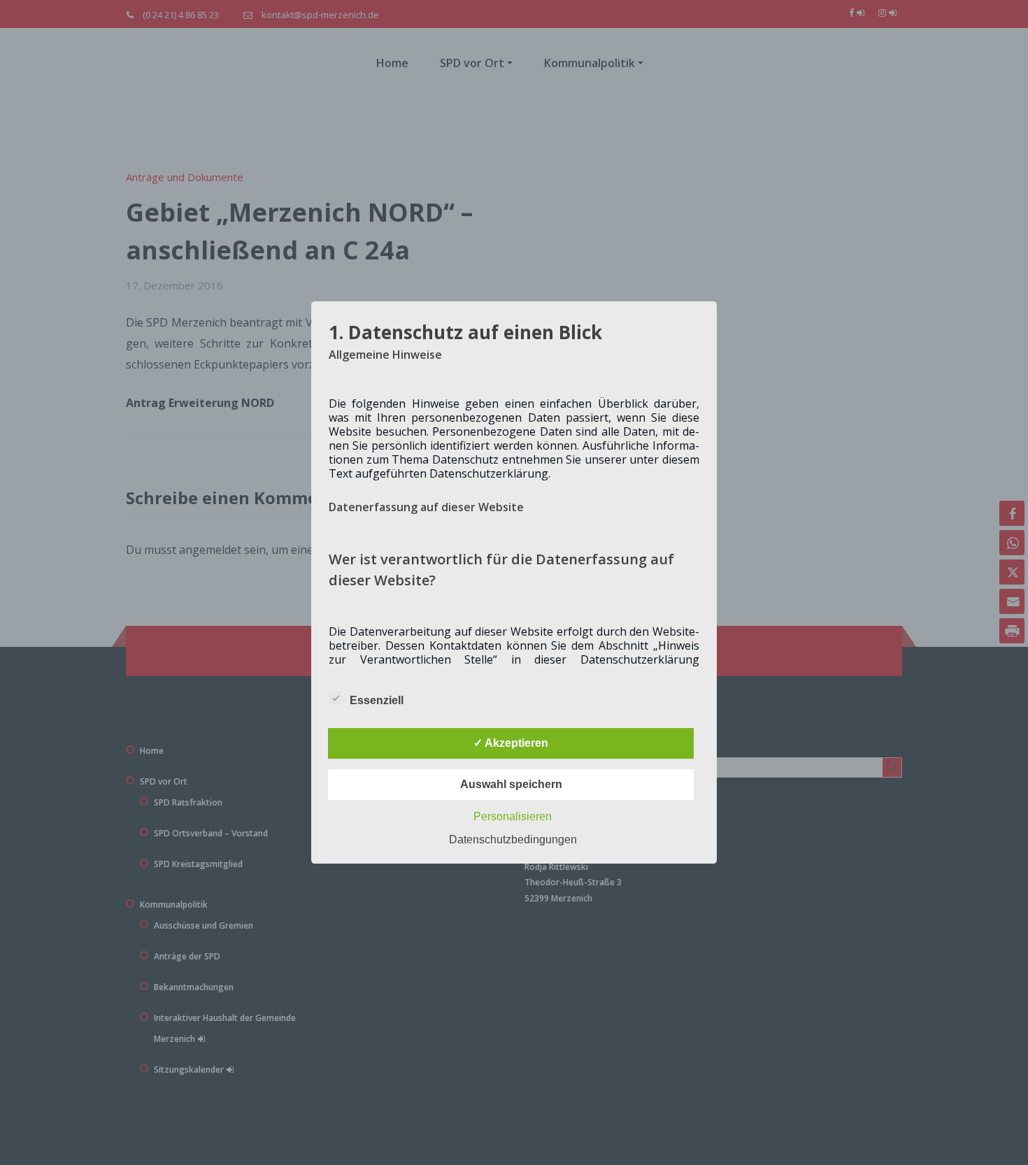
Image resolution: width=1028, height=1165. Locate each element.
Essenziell (377, 700)
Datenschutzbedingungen (513, 839)
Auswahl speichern (511, 784)
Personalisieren (512, 816)
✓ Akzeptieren (510, 743)
